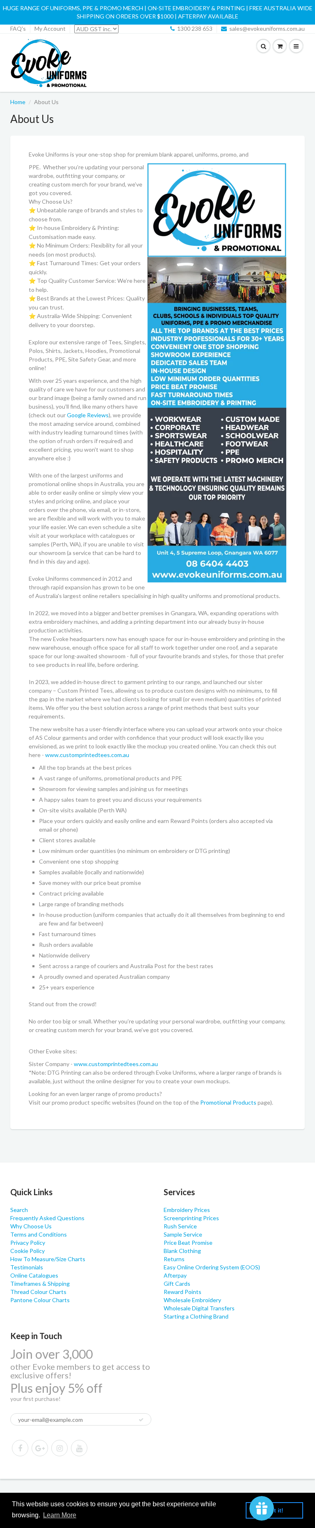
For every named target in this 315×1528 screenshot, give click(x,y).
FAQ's (18, 28)
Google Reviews (88, 415)
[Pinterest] (40, 1448)
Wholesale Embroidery (192, 1299)
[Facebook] (20, 1448)
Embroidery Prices (187, 1209)
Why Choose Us (31, 1226)
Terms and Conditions (38, 1234)
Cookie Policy (27, 1250)
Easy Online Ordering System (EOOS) (212, 1267)
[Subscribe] (141, 1419)
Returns (174, 1258)
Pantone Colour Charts (40, 1299)
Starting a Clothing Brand (196, 1316)
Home (17, 101)
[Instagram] (59, 1448)
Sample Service (183, 1234)
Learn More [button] (59, 1515)
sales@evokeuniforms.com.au (267, 28)
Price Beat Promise (188, 1242)
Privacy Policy (27, 1242)
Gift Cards (177, 1283)
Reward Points (182, 1291)
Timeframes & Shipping (40, 1283)
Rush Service (180, 1226)
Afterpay (175, 1275)
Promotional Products (228, 1102)
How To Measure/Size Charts (47, 1258)
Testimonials (26, 1267)
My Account (50, 28)
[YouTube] (79, 1448)
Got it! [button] (274, 1510)
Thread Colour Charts (38, 1291)
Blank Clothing (182, 1250)
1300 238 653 (194, 28)
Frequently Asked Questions (47, 1217)
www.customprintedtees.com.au (87, 754)
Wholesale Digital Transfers (199, 1308)
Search (19, 1209)
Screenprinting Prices (191, 1217)
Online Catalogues (34, 1275)
